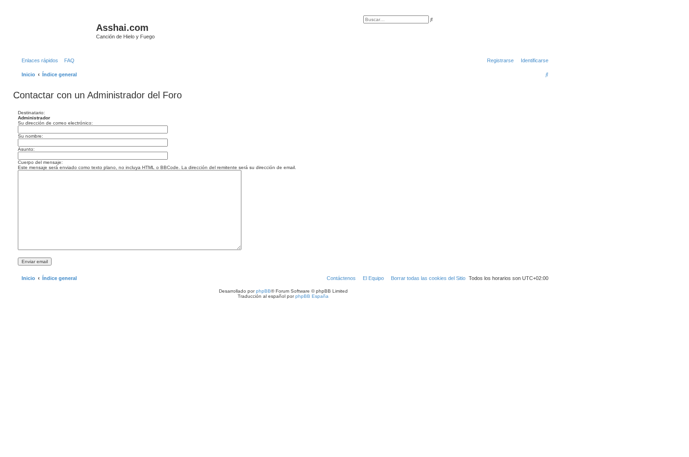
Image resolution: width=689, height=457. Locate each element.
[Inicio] (55, 30)
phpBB (263, 291)
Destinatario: (31, 112)
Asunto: (26, 149)
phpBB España (312, 296)
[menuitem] (67, 60)
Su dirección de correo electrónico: (55, 122)
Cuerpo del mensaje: (40, 162)
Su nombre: (30, 136)
